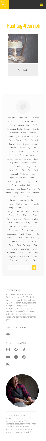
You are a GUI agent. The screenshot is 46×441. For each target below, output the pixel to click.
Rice (10, 222)
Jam (36, 185)
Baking (12, 125)
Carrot (11, 144)
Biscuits (36, 129)
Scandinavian (14, 230)
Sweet (11, 245)
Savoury (33, 226)
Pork (8, 219)
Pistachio (26, 215)
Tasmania (27, 245)
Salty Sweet (22, 226)
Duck (18, 166)
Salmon (13, 226)
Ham (10, 181)
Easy (11, 170)
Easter (36, 166)
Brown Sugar (13, 136)
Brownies (25, 136)
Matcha (23, 200)
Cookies (18, 159)
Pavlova (36, 211)
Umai (36, 252)
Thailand (13, 249)
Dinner (33, 162)
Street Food (15, 241)
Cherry (34, 144)
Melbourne (32, 200)
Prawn (26, 219)
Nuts (27, 207)
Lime (13, 196)
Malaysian (13, 200)
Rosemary (26, 222)
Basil (28, 125)
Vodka (34, 256)
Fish (29, 170)
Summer (26, 241)
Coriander (27, 159)
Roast (16, 222)
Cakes (10, 140)
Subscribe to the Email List (16, 327)
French (33, 174)
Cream (36, 159)
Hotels (35, 181)
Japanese (10, 189)
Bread (23, 132)
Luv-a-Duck (30, 196)
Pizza (35, 215)
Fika (23, 170)
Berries (27, 129)
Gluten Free (21, 177)
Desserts (24, 162)
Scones (25, 230)
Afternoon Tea (25, 117)
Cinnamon (24, 155)
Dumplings (27, 166)
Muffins (19, 204)
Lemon (36, 192)
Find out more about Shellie (16, 343)
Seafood (33, 230)
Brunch (35, 136)
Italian (29, 185)
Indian (22, 185)
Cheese (26, 144)
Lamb (28, 192)
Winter (18, 260)
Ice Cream (13, 185)
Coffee (9, 159)
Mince (10, 204)
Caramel (34, 140)
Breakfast (32, 132)
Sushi (34, 241)
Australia (25, 121)
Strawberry (34, 237)
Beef (34, 125)
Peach (11, 215)
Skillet (22, 234)
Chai (18, 144)
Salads (35, 222)
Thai (35, 245)
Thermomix (24, 249)
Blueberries (14, 132)
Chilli (34, 147)
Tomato (21, 252)
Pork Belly (17, 219)
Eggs (17, 170)
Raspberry (35, 219)
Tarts (19, 245)
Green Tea (33, 177)
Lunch (20, 196)
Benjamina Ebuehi (14, 129)
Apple (10, 121)
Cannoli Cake (23, 70)
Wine (11, 260)
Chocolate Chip (33, 151)
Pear (18, 215)
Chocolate (20, 151)
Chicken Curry (24, 147)
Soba (9, 237)
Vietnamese (24, 256)
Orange (10, 211)
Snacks (36, 234)
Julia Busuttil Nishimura (26, 189)
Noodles (19, 207)
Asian (17, 121)
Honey (27, 181)
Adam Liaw (11, 117)
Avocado (34, 121)
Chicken (13, 147)
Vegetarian (13, 256)
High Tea (18, 181)
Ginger (11, 177)
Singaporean (12, 234)
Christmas (13, 155)
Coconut (33, 155)
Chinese (10, 151)
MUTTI (27, 204)
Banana (20, 125)
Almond (36, 117)
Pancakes (19, 211)
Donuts (10, 166)
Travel (29, 252)
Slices (28, 234)
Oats (34, 207)
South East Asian (21, 237)
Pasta (28, 211)
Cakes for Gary (22, 140)
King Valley (19, 192)
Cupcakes (14, 162)
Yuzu (35, 260)
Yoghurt (27, 260)
